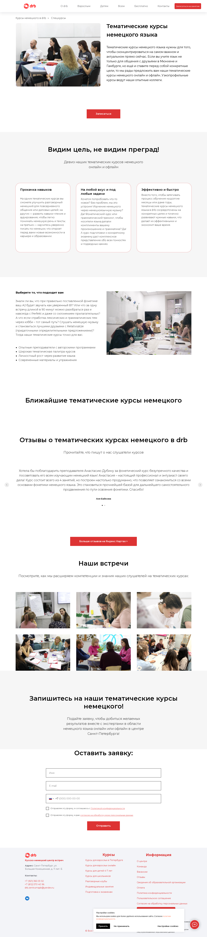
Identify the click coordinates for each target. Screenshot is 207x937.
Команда (142, 866)
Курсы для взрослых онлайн (100, 865)
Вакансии (142, 871)
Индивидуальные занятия (99, 886)
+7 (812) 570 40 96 (34, 884)
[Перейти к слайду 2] (104, 505)
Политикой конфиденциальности (108, 808)
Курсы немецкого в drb (31, 18)
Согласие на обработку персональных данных (162, 903)
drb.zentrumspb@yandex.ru (39, 887)
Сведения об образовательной (154, 882)
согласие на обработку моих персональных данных (106, 815)
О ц (139, 861)
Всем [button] (121, 6)
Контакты (163, 6)
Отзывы (141, 877)
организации (178, 882)
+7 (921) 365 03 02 (34, 881)
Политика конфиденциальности (154, 893)
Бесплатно (141, 6)
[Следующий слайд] (200, 485)
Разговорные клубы (96, 881)
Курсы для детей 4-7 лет (98, 870)
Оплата (141, 887)
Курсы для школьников (98, 876)
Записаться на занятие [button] (188, 6)
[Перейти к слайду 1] (102, 505)
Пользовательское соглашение (154, 898)
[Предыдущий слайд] (7, 485)
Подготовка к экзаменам (98, 892)
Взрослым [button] (83, 6)
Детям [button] (104, 6)
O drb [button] (64, 6)
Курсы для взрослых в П (98, 860)
